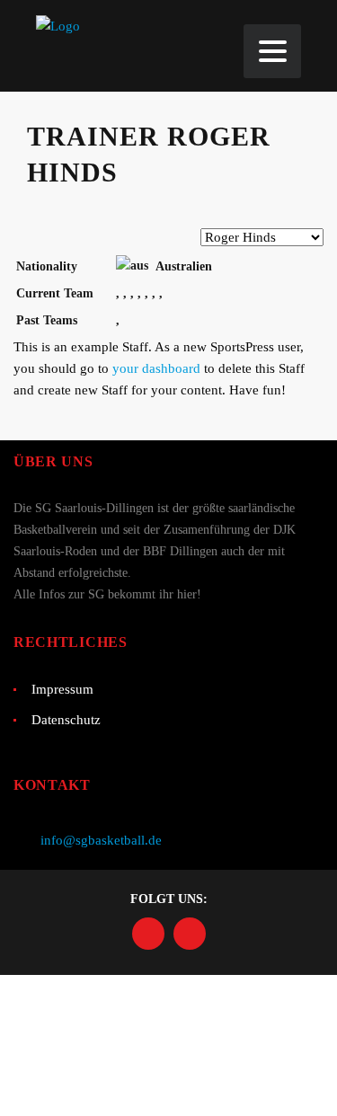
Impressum (62, 689)
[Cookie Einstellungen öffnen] (135, 1105)
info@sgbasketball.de (101, 840)
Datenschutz (66, 720)
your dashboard (156, 368)
